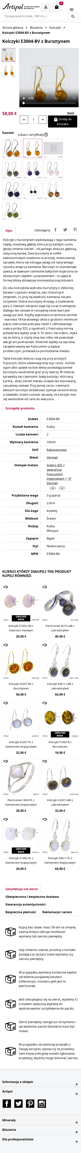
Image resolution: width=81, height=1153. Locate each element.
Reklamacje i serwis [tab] (57, 912)
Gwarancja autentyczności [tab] (25, 904)
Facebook (7, 1103)
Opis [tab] (8, 231)
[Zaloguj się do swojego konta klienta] (45, 7)
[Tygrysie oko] (53, 189)
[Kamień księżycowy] (53, 148)
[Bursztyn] (11, 148)
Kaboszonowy (57, 450)
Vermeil (52, 457)
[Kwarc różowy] (53, 169)
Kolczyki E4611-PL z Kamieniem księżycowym (60, 860)
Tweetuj (65, 229)
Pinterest (75, 229)
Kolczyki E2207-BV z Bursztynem (21, 686)
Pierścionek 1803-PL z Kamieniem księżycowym (21, 802)
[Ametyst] (32, 169)
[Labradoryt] (11, 169)
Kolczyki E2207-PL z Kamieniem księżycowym (21, 744)
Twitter (18, 1103)
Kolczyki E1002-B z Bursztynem (60, 744)
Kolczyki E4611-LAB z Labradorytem (60, 686)
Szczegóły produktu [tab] (20, 408)
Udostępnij (55, 229)
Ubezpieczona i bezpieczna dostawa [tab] (32, 897)
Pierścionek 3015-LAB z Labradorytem (60, 628)
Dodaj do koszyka (62, 121)
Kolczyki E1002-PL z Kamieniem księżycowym (21, 860)
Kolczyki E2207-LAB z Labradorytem (60, 802)
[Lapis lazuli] (11, 189)
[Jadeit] (11, 210)
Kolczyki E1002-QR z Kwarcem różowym (21, 628)
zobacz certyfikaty (33, 134)
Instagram (42, 1103)
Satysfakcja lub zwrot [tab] (21, 889)
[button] (40, 1082)
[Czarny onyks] (32, 189)
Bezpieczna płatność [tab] (20, 912)
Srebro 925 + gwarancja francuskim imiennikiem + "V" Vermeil (59, 474)
